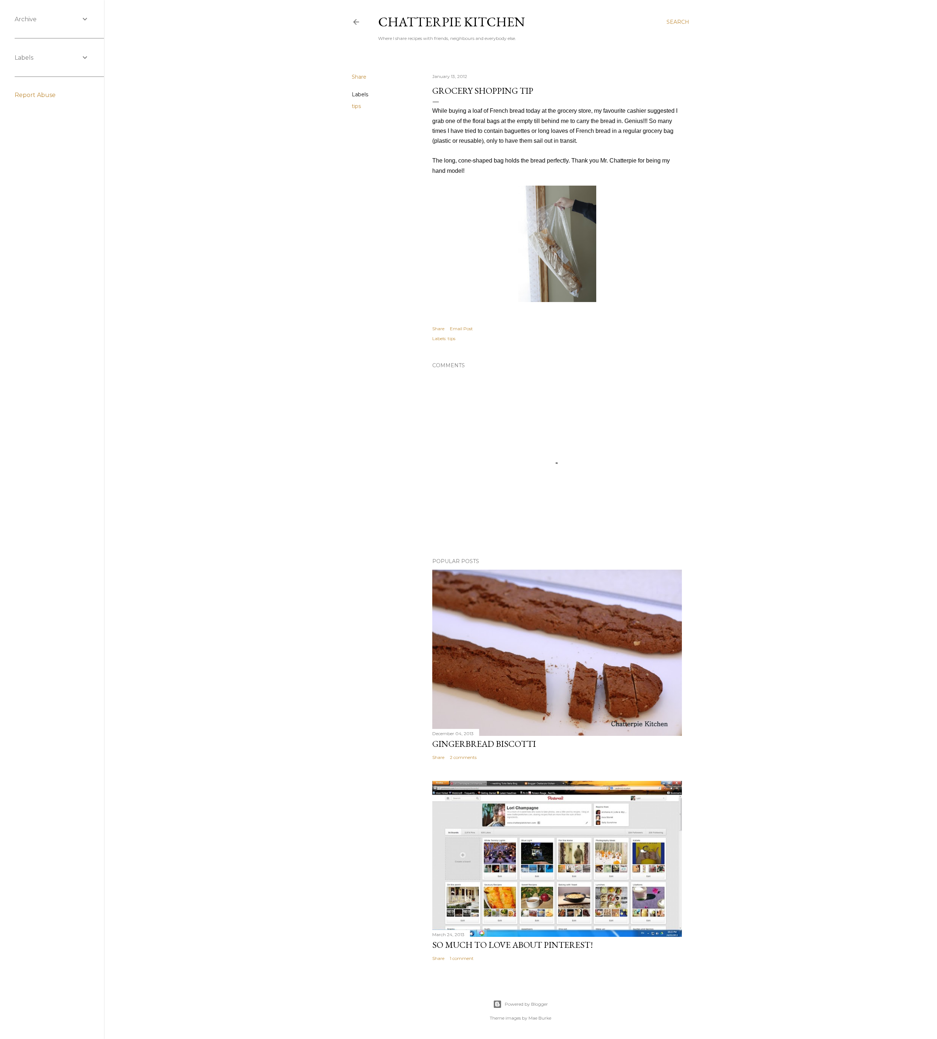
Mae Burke (540, 1018)
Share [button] (359, 77)
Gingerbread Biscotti (484, 743)
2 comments (463, 757)
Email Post (461, 328)
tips (356, 106)
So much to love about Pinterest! (512, 944)
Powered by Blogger (526, 1004)
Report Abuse (35, 95)
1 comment (462, 958)
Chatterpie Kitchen (451, 21)
